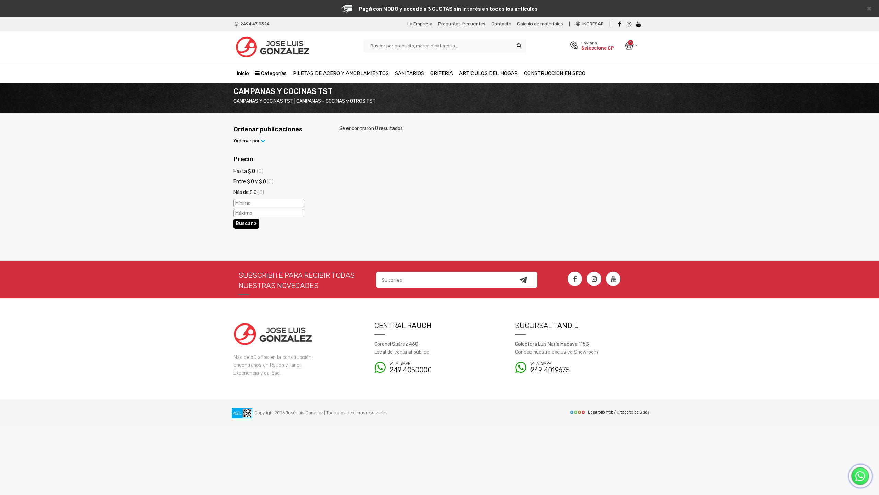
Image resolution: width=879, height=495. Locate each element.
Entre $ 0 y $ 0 (253, 182)
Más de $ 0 (248, 192)
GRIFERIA (441, 73)
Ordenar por (247, 140)
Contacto (501, 23)
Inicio (243, 73)
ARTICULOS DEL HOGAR (488, 73)
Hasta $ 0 (248, 171)
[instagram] (629, 24)
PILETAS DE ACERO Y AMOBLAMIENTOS (341, 73)
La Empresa (419, 23)
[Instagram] (594, 279)
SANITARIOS (409, 73)
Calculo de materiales (540, 23)
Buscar (245, 224)
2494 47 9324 (254, 23)
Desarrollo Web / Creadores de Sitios (618, 412)
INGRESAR (592, 23)
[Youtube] (638, 24)
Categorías (273, 73)
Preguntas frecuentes (462, 23)
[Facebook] (619, 24)
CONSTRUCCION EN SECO (554, 73)
